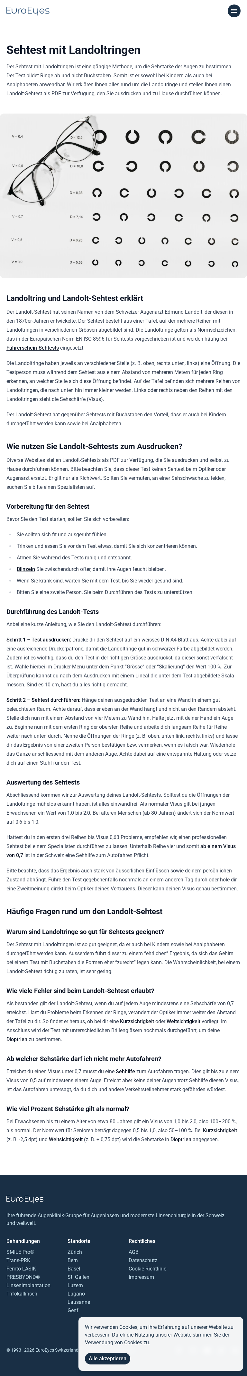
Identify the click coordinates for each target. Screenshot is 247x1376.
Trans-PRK (18, 1260)
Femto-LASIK (21, 1269)
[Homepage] (28, 11)
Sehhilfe (125, 1071)
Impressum (141, 1277)
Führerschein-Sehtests (32, 348)
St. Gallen (78, 1277)
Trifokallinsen (21, 1294)
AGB (134, 1252)
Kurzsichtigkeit (137, 1021)
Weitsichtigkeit (183, 1021)
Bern (73, 1260)
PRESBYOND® (23, 1277)
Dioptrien (16, 1039)
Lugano (76, 1294)
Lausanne (79, 1302)
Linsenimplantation (28, 1285)
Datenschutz (143, 1260)
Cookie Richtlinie (147, 1269)
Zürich (75, 1252)
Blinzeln (26, 569)
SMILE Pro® (20, 1252)
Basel (74, 1269)
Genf (73, 1310)
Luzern (75, 1285)
